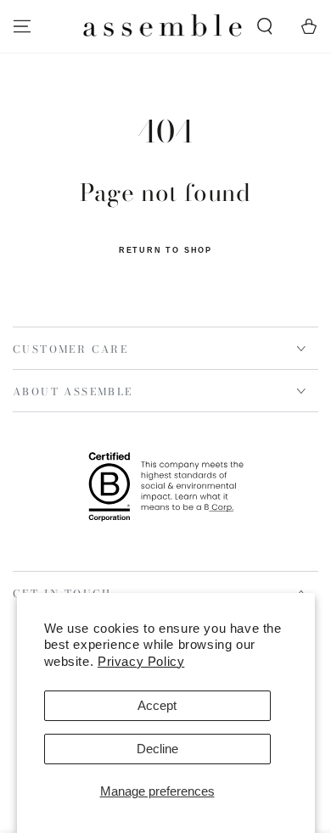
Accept (157, 705)
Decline (157, 748)
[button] (265, 26)
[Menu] (22, 26)
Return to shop (165, 250)
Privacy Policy (141, 661)
